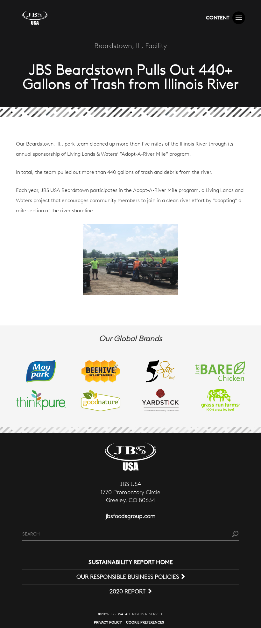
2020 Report (127, 591)
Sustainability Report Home (130, 562)
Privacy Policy (108, 622)
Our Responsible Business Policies (127, 576)
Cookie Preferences (145, 622)
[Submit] (235, 534)
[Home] (34, 18)
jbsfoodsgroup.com (131, 516)
